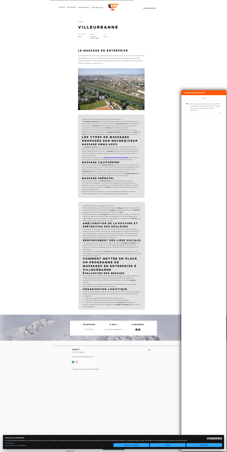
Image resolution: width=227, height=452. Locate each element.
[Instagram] (139, 330)
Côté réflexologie (97, 7)
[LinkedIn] (136, 330)
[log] (203, 269)
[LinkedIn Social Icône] (73, 362)
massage (73, 7)
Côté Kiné (62, 7)
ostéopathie (85, 7)
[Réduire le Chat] (222, 92)
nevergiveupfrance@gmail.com (113, 329)
